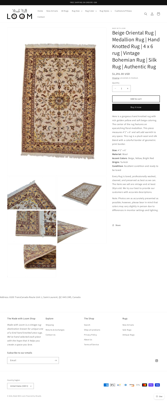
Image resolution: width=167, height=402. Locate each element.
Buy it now (136, 107)
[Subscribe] (55, 360)
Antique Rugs (129, 334)
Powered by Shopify (33, 396)
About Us (88, 339)
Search (87, 324)
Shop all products (92, 329)
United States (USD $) (19, 386)
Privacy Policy (90, 334)
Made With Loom (19, 396)
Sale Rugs (127, 329)
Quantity (116, 83)
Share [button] (118, 225)
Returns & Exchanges (55, 329)
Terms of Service (91, 344)
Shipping (115, 78)
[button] (77, 11)
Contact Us (51, 334)
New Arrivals (128, 324)
